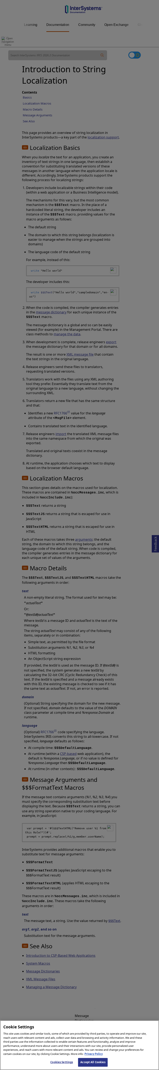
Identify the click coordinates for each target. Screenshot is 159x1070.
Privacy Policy (93, 1054)
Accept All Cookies (92, 1062)
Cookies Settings (61, 1062)
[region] (79, 1045)
